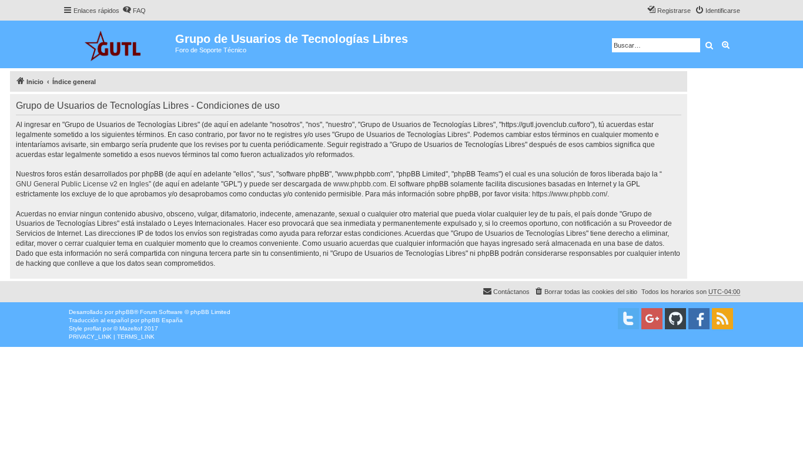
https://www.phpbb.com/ (569, 194)
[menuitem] (134, 11)
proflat (92, 328)
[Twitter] (628, 318)
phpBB (124, 312)
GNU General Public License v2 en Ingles (82, 184)
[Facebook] (699, 318)
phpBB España (162, 320)
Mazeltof (130, 328)
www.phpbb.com (359, 184)
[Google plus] (652, 318)
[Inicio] (119, 44)
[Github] (675, 318)
